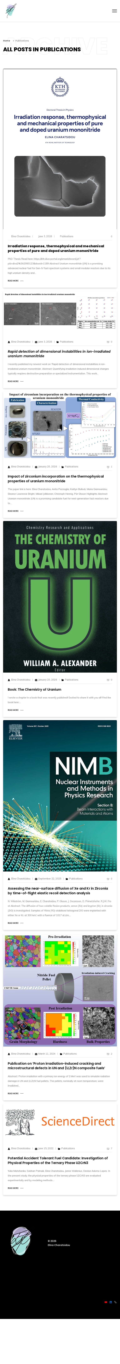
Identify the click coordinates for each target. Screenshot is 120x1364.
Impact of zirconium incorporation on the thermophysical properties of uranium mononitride (56, 478)
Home (6, 40)
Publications (66, 236)
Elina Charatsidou (20, 236)
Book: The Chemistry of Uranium (34, 689)
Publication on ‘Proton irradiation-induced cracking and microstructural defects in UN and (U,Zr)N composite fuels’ (56, 1065)
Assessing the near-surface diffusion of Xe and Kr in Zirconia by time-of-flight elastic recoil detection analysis (58, 890)
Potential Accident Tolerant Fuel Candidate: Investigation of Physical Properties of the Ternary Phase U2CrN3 (58, 1160)
